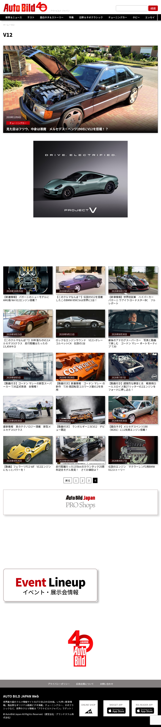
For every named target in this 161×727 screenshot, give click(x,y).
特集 (71, 17)
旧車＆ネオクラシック (91, 17)
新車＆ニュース (14, 17)
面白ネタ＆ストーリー (52, 17)
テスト (30, 17)
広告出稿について (85, 683)
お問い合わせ (106, 683)
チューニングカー (117, 17)
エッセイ (150, 17)
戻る (67, 480)
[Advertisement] (80, 239)
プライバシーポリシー (59, 683)
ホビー (136, 17)
